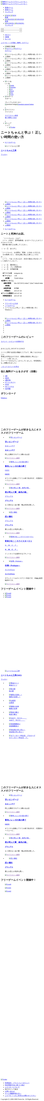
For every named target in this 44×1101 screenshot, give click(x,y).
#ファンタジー (10, 382)
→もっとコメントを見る (10, 366)
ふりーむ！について (12, 1087)
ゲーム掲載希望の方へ (13, 1093)
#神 (6, 376)
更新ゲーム (9, 10)
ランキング (9, 12)
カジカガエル (10, 570)
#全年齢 (8, 389)
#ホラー (8, 35)
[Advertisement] (22, 177)
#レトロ (8, 39)
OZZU (7, 470)
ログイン (25, 43)
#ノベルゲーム (10, 142)
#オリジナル (9, 386)
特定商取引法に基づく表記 (15, 1085)
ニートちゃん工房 (8, 150)
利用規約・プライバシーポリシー (17, 1083)
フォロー (4, 154)
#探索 (7, 37)
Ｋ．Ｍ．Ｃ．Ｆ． (11, 545)
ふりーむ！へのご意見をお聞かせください (20, 1095)
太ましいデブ (10, 446)
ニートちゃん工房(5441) (11, 675)
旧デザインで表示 (11, 1089)
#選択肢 (8, 380)
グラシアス (9, 496)
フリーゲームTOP (11, 303)
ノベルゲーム (10, 305)
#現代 (7, 378)
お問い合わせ (10, 1091)
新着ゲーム (9, 7)
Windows (4, 398)
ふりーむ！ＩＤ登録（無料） (11, 43)
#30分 (7, 384)
